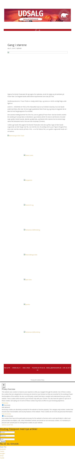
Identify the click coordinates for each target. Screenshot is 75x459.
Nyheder (19, 48)
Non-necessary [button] (6, 414)
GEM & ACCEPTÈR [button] (7, 425)
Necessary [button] (5, 403)
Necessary (7, 405)
